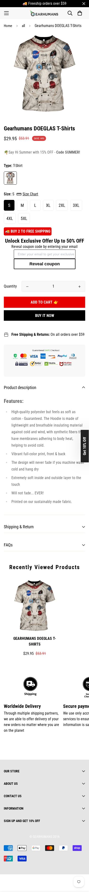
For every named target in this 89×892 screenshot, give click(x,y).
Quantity (10, 286)
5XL (24, 218)
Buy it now (44, 315)
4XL (9, 218)
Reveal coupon (44, 264)
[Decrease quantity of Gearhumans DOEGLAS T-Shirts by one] (27, 286)
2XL (62, 205)
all (23, 26)
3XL (76, 205)
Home (8, 26)
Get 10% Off (84, 446)
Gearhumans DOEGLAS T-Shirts (34, 641)
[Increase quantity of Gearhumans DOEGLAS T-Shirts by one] (79, 286)
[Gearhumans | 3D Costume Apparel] (44, 13)
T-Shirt (10, 178)
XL (48, 205)
